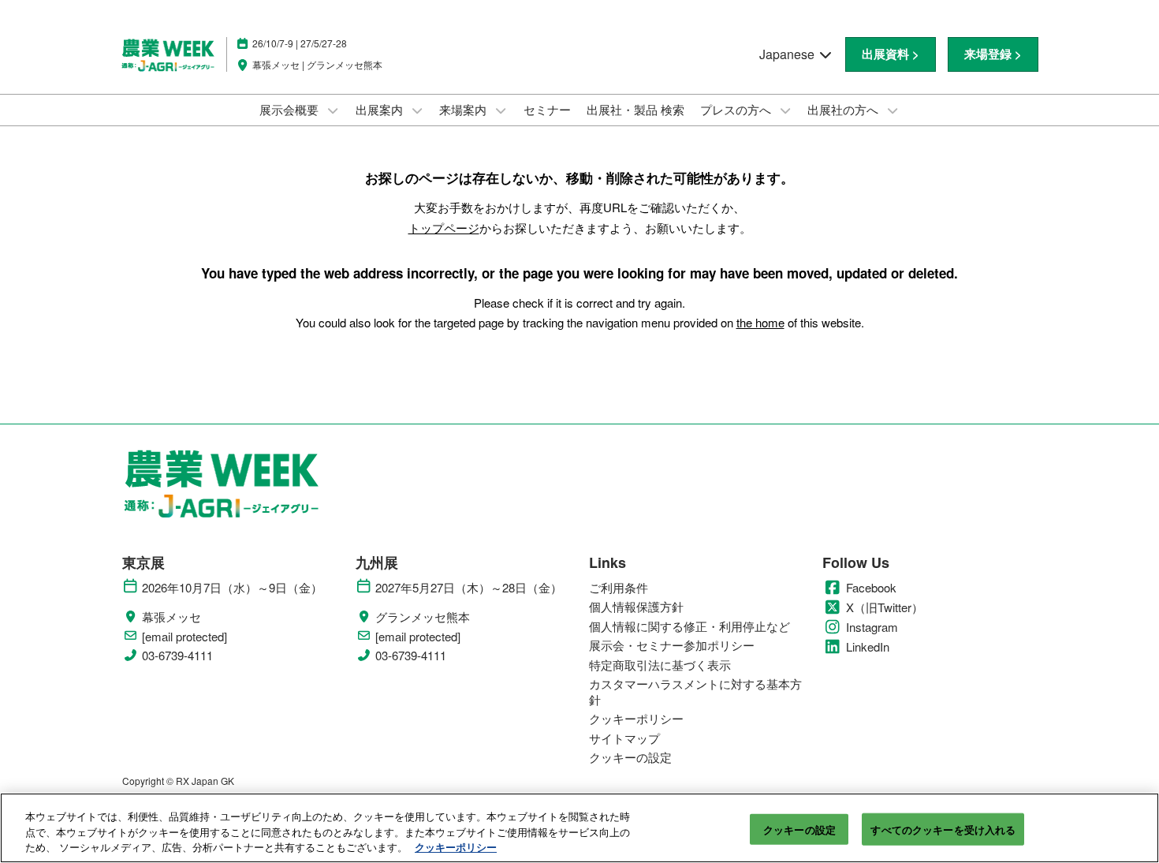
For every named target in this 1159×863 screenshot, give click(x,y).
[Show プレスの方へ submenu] (785, 110)
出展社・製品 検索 (635, 109)
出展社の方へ (844, 109)
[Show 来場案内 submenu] (501, 110)
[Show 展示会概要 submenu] (333, 110)
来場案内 (464, 109)
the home (760, 322)
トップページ (443, 227)
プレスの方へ (737, 109)
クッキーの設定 (799, 828)
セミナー (547, 109)
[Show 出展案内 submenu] (417, 110)
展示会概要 (290, 109)
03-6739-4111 (177, 655)
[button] (890, 54)
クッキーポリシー (456, 846)
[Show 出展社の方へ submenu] (892, 110)
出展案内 (381, 109)
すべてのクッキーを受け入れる (943, 828)
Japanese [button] (788, 54)
